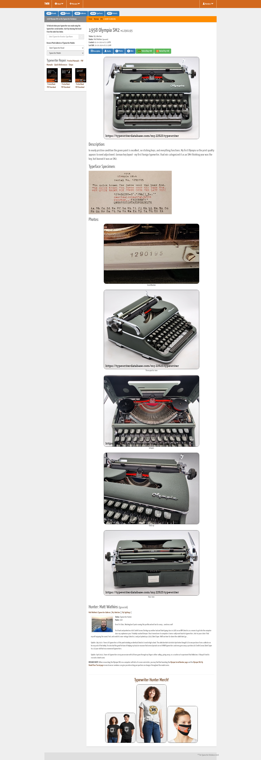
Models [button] (65, 14)
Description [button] (96, 51)
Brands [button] (51, 14)
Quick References (60, 65)
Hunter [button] (108, 51)
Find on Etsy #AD (164, 51)
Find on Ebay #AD (146, 51)
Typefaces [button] (97, 14)
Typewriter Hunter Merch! (151, 680)
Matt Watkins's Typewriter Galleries (100, 613)
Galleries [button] (81, 14)
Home (90, 19)
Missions (75, 4)
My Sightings (126, 613)
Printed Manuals (73, 61)
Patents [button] (112, 14)
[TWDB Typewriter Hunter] (120, 728)
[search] (65, 48)
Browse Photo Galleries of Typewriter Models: (61, 43)
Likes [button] (131, 51)
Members (208, 4)
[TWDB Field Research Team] (183, 724)
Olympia (96, 19)
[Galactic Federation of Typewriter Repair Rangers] (151, 713)
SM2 (101, 19)
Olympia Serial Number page (179, 662)
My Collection (116, 613)
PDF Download (51, 87)
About (59, 4)
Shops (71, 65)
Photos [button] (119, 51)
